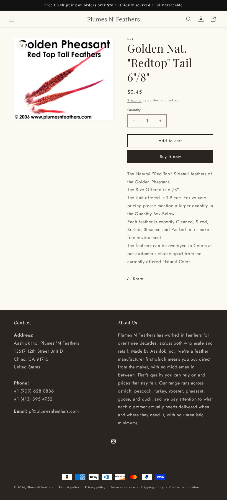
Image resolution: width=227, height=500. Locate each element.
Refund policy (69, 487)
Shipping (134, 100)
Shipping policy (152, 487)
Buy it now (170, 157)
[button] (12, 19)
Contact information (184, 487)
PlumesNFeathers (40, 487)
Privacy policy (95, 487)
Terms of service (123, 487)
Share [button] (138, 278)
